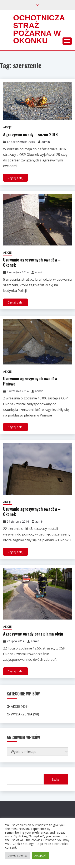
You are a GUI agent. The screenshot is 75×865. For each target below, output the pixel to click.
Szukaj (56, 779)
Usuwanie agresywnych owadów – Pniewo (32, 381)
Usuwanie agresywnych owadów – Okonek (32, 262)
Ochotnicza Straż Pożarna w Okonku (39, 29)
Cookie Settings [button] (17, 855)
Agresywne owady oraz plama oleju (33, 634)
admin (45, 142)
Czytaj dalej (15, 178)
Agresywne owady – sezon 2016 (30, 134)
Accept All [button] (40, 855)
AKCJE (7, 127)
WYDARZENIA (21, 714)
